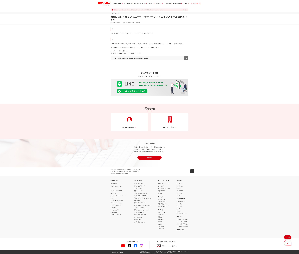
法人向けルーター (138, 188)
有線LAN (112, 185)
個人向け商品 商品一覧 (116, 214)
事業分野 (178, 188)
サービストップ (161, 199)
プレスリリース (180, 193)
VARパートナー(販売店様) (182, 223)
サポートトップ (161, 212)
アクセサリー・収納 (115, 209)
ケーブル (112, 198)
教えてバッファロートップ (163, 183)
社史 (177, 192)
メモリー (112, 192)
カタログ (160, 223)
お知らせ (160, 224)
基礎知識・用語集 (161, 190)
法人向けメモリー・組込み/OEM (140, 195)
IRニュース (179, 203)
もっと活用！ (160, 186)
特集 (159, 192)
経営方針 (178, 208)
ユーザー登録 (161, 226)
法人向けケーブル (138, 204)
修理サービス (161, 219)
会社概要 (178, 185)
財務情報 (178, 210)
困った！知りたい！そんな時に (164, 188)
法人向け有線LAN (138, 186)
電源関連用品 (113, 207)
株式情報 (178, 211)
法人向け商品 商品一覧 (139, 223)
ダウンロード (161, 216)
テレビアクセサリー (115, 210)
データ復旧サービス (162, 206)
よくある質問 (161, 214)
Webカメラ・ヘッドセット (116, 202)
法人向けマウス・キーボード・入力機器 (142, 205)
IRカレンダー (179, 206)
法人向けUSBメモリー (139, 197)
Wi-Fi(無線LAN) (114, 183)
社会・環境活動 (180, 190)
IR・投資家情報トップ (181, 201)
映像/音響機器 (113, 197)
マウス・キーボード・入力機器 (117, 200)
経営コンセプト (180, 186)
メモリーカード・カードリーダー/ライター (119, 195)
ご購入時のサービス (162, 201)
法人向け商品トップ (138, 183)
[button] (149, 158)
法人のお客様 (180, 230)
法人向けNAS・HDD (138, 190)
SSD (112, 188)
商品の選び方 (161, 185)
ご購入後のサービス (162, 203)
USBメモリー (113, 193)
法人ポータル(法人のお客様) (182, 221)
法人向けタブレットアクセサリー (141, 210)
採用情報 (178, 195)
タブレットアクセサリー (116, 205)
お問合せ (160, 221)
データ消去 (136, 221)
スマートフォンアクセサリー (117, 204)
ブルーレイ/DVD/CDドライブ (117, 190)
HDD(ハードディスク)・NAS (116, 186)
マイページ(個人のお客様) (182, 219)
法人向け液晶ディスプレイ (140, 202)
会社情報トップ (180, 183)
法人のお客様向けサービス (163, 205)
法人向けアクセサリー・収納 (140, 214)
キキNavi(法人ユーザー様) (182, 224)
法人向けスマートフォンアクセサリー (142, 209)
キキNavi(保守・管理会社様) (182, 226)
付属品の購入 (161, 228)
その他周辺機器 (114, 212)
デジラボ (160, 193)
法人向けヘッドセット (139, 207)
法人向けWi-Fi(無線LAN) (139, 185)
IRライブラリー (180, 205)
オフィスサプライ (138, 217)
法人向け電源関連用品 (139, 212)
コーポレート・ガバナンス (182, 213)
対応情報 (160, 217)
